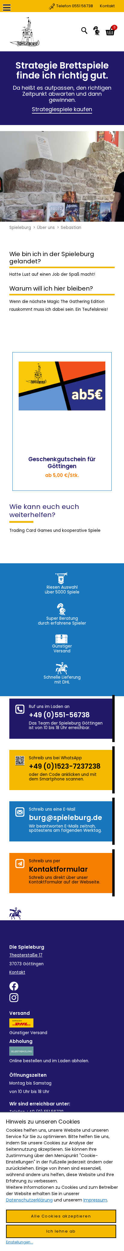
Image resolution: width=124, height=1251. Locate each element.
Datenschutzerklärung (29, 1200)
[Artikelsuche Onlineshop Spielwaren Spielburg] (84, 30)
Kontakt (85, 6)
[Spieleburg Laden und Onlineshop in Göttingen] (26, 31)
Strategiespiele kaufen (62, 109)
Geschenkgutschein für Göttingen (62, 462)
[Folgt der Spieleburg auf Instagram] (62, 997)
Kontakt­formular (58, 869)
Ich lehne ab (61, 1231)
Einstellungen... (19, 1242)
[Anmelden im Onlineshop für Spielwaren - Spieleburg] (96, 30)
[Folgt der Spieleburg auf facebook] (62, 986)
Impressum (95, 1200)
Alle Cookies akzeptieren (61, 1216)
